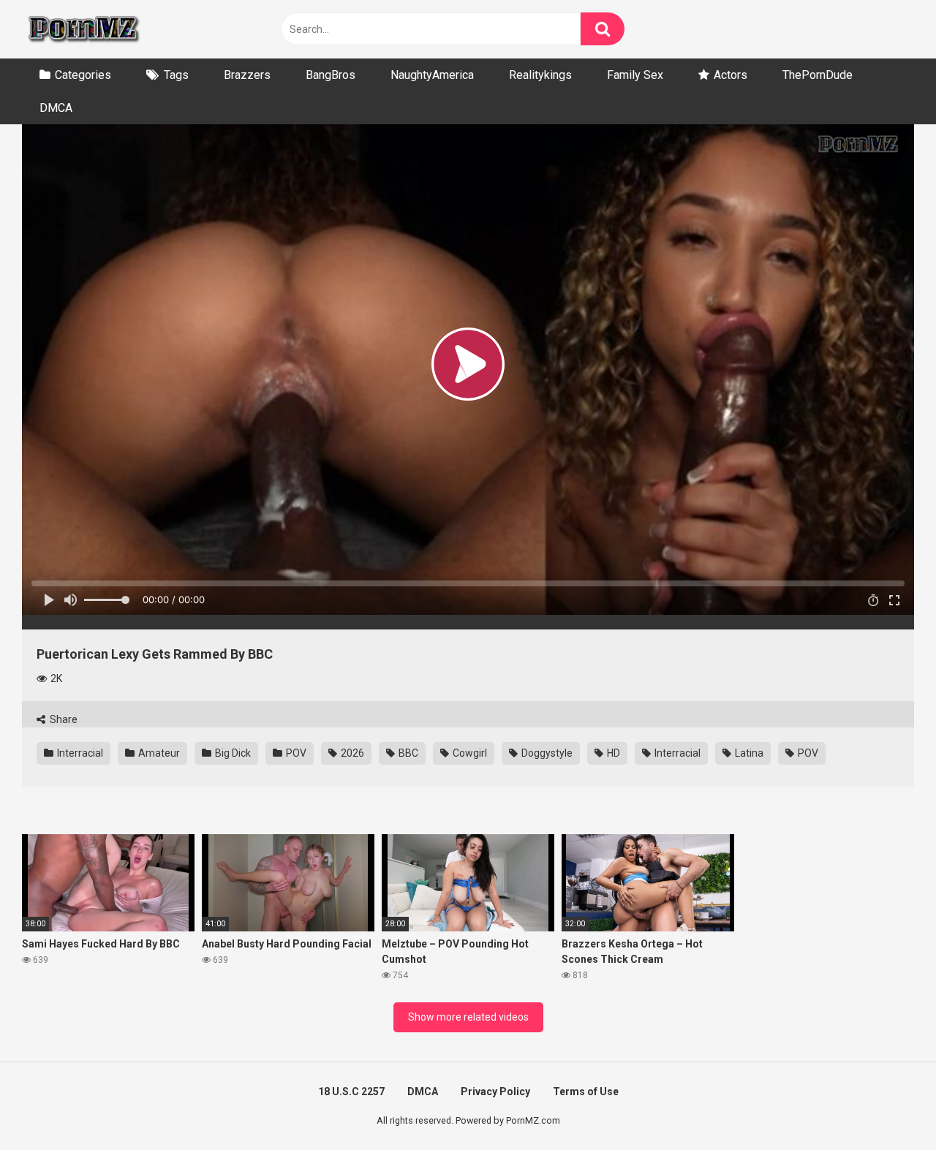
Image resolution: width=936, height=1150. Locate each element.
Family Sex (635, 75)
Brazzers (247, 75)
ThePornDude (817, 75)
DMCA (55, 108)
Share (63, 719)
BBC (407, 753)
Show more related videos (468, 1017)
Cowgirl (468, 753)
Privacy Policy (495, 1091)
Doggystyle (546, 753)
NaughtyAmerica (432, 75)
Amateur (158, 753)
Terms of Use (586, 1091)
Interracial (79, 753)
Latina (748, 753)
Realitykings (540, 75)
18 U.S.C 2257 (351, 1091)
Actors (730, 75)
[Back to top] (887, 1106)
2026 (351, 753)
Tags (176, 75)
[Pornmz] (82, 29)
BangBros (330, 75)
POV (295, 753)
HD (612, 753)
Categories (83, 75)
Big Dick (232, 753)
